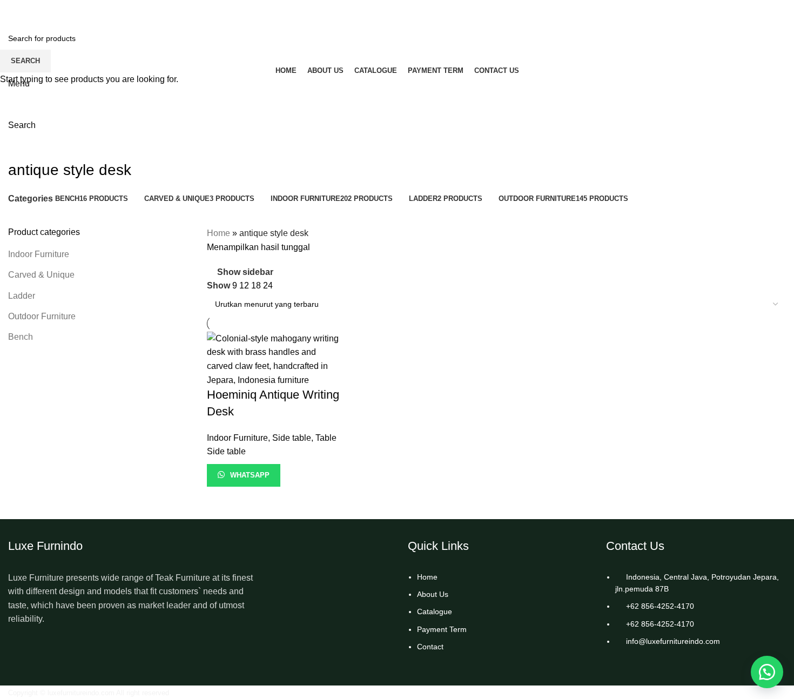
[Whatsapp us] (767, 672)
